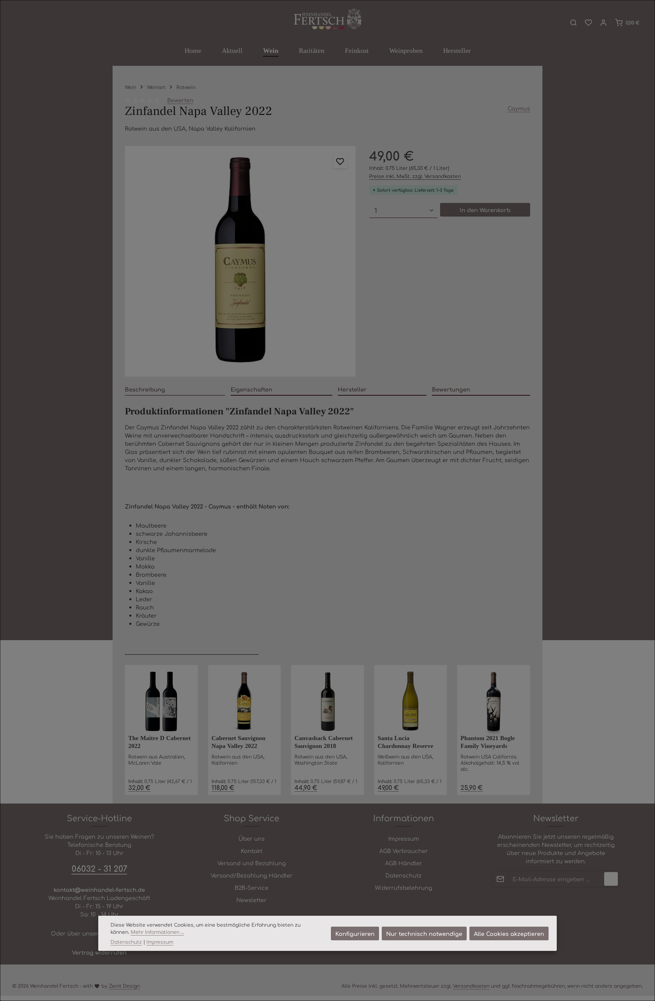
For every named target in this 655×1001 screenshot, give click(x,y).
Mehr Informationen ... (157, 932)
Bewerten (180, 100)
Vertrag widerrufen (99, 952)
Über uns (251, 838)
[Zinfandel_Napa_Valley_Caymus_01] (240, 261)
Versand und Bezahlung (251, 863)
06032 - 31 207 (99, 868)
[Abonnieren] (611, 879)
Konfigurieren (355, 933)
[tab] (175, 389)
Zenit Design (124, 986)
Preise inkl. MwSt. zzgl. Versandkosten (415, 176)
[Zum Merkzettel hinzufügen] (340, 161)
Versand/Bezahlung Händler (251, 875)
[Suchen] (573, 22)
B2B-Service (251, 887)
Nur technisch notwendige (424, 933)
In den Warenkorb (485, 210)
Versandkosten (471, 986)
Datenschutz (403, 875)
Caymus (519, 108)
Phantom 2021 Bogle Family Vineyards (488, 742)
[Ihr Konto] (603, 22)
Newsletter (251, 899)
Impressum (403, 838)
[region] (240, 261)
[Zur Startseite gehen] (327, 19)
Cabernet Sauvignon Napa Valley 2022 (238, 742)
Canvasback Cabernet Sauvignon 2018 (323, 742)
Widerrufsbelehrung (403, 887)
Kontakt (251, 850)
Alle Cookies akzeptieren (509, 933)
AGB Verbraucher (403, 850)
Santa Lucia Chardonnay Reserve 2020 (405, 743)
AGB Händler (403, 863)
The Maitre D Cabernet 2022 (159, 742)
